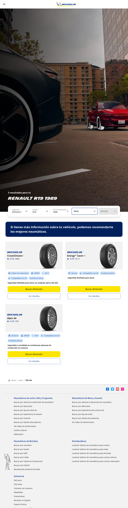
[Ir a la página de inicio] (66, 4)
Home (13, 380)
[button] (26, 211)
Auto (21, 380)
